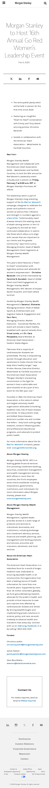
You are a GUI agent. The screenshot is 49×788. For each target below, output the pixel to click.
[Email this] (38, 79)
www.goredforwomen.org (24, 448)
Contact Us (13, 769)
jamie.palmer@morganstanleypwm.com (26, 654)
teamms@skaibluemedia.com (21, 663)
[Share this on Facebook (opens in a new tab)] (29, 79)
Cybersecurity (30, 771)
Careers (24, 759)
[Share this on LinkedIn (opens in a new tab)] (20, 79)
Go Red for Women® (31, 202)
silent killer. (12, 218)
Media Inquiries (28, 701)
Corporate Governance (24, 749)
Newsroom (24, 754)
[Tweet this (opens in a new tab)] (11, 79)
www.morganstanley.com (19, 498)
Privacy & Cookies (20, 774)
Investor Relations (24, 744)
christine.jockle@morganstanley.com (25, 644)
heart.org (22, 626)
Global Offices (27, 769)
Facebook (32, 626)
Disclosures (25, 739)
